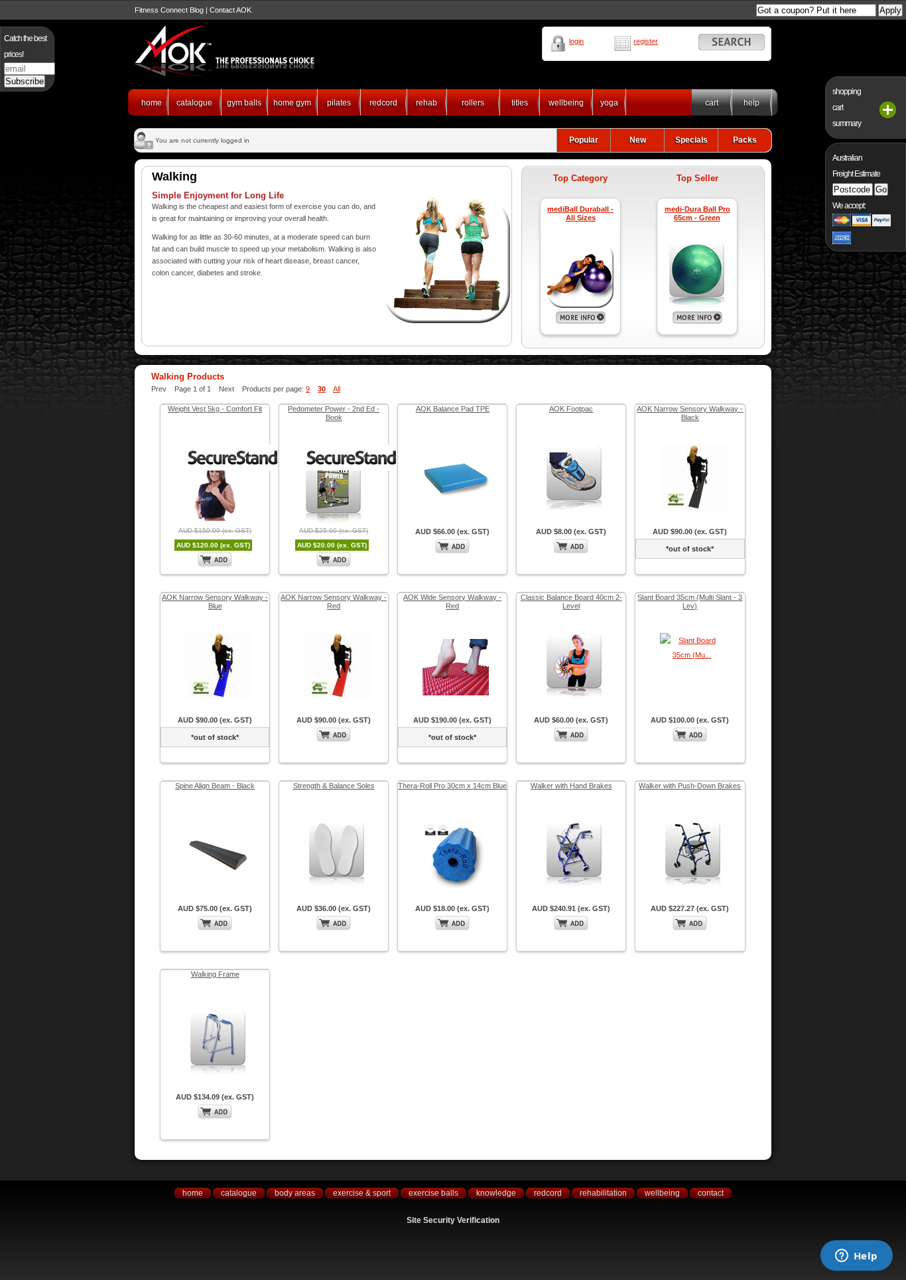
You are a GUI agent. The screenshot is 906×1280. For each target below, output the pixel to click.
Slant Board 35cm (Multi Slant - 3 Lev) (689, 601)
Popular (583, 140)
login (576, 41)
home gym (292, 102)
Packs (745, 140)
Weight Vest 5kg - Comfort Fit (215, 409)
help (751, 102)
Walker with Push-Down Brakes (690, 786)
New (637, 140)
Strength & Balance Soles (334, 786)
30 (322, 389)
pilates (339, 102)
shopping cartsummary (846, 107)
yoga (609, 102)
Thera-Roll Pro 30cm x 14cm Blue (452, 786)
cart (711, 102)
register (645, 41)
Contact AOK (230, 10)
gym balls (244, 102)
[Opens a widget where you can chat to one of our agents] (856, 1256)
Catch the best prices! (25, 46)
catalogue (194, 102)
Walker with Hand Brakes (571, 786)
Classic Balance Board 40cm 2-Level (571, 601)
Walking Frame (215, 974)
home (151, 102)
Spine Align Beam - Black (215, 786)
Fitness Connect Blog (169, 10)
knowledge (496, 1193)
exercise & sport (362, 1193)
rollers (473, 102)
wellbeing (566, 102)
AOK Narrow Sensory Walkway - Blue (215, 601)
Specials (691, 140)
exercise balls (433, 1193)
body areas (295, 1193)
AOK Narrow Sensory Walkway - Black (690, 413)
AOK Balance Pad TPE (452, 409)
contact (711, 1193)
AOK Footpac (571, 409)
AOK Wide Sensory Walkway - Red (452, 601)
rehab (426, 102)
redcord (383, 102)
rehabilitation (603, 1193)
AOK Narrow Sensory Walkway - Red (334, 601)
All (336, 389)
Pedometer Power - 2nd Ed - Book (333, 413)
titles (519, 102)
